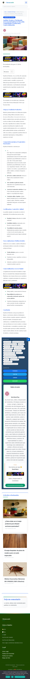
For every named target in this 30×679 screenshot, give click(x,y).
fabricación (5, 82)
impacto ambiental (7, 341)
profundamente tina (17, 350)
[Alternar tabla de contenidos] (11, 71)
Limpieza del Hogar (11, 11)
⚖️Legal (4, 634)
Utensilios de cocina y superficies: (14, 257)
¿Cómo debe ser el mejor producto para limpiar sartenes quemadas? (13, 523)
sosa (7, 132)
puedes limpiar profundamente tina (10, 357)
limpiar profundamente (8, 348)
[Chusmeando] (3, 2)
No (12, 676)
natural (9, 80)
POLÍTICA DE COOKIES (7, 637)
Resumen (6, 72)
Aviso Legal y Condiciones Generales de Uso (12, 642)
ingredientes (14, 87)
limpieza (25, 152)
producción (9, 234)
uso (18, 198)
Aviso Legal (5, 651)
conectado (19, 603)
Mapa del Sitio (6, 658)
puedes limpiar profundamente (9, 355)
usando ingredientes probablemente (10, 363)
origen (20, 230)
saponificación (11, 123)
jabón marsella (21, 344)
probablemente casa (7, 350)
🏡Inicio (4, 629)
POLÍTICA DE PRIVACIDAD (8, 640)
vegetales (19, 87)
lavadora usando (7, 346)
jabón (5, 76)
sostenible (14, 80)
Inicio (5, 11)
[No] (28, 674)
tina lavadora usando (14, 359)
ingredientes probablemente (18, 341)
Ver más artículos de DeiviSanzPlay (15, 485)
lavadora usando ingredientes (17, 346)
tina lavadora (6, 359)
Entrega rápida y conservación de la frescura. (16, 291)
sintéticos (12, 170)
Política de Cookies (7, 655)
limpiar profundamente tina (19, 348)
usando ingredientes (8, 361)
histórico (9, 78)
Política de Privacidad (8, 653)
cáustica (10, 132)
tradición (6, 333)
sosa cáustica (21, 357)
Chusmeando (10, 2)
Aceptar (8, 676)
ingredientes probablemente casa (10, 344)
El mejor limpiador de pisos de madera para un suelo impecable (14, 553)
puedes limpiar (19, 352)
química (13, 317)
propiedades (5, 135)
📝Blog (4, 632)
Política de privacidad (20, 676)
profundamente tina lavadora (9, 352)
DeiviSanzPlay (6, 66)
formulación (17, 84)
